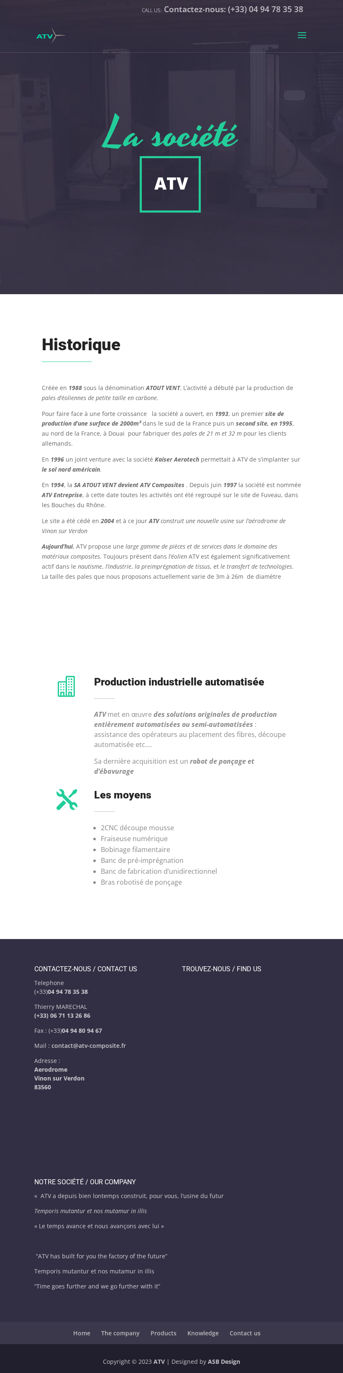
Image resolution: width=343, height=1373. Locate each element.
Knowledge (203, 1333)
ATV (159, 1361)
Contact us (245, 1333)
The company (120, 1333)
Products (164, 1333)
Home (81, 1333)
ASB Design (224, 1361)
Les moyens (122, 795)
